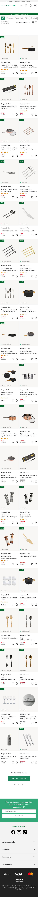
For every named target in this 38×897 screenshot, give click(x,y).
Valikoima (6, 849)
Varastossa (10, 18)
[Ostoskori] (30, 5)
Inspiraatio (6, 857)
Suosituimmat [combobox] (23, 22)
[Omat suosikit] (26, 5)
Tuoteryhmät (19, 18)
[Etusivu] (8, 5)
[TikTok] (24, 832)
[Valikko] (35, 5)
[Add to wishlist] (13, 73)
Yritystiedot (7, 864)
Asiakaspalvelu (8, 842)
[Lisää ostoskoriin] (16, 73)
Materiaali (33, 18)
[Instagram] (19, 832)
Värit (26, 18)
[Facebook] (13, 832)
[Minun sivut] (21, 5)
